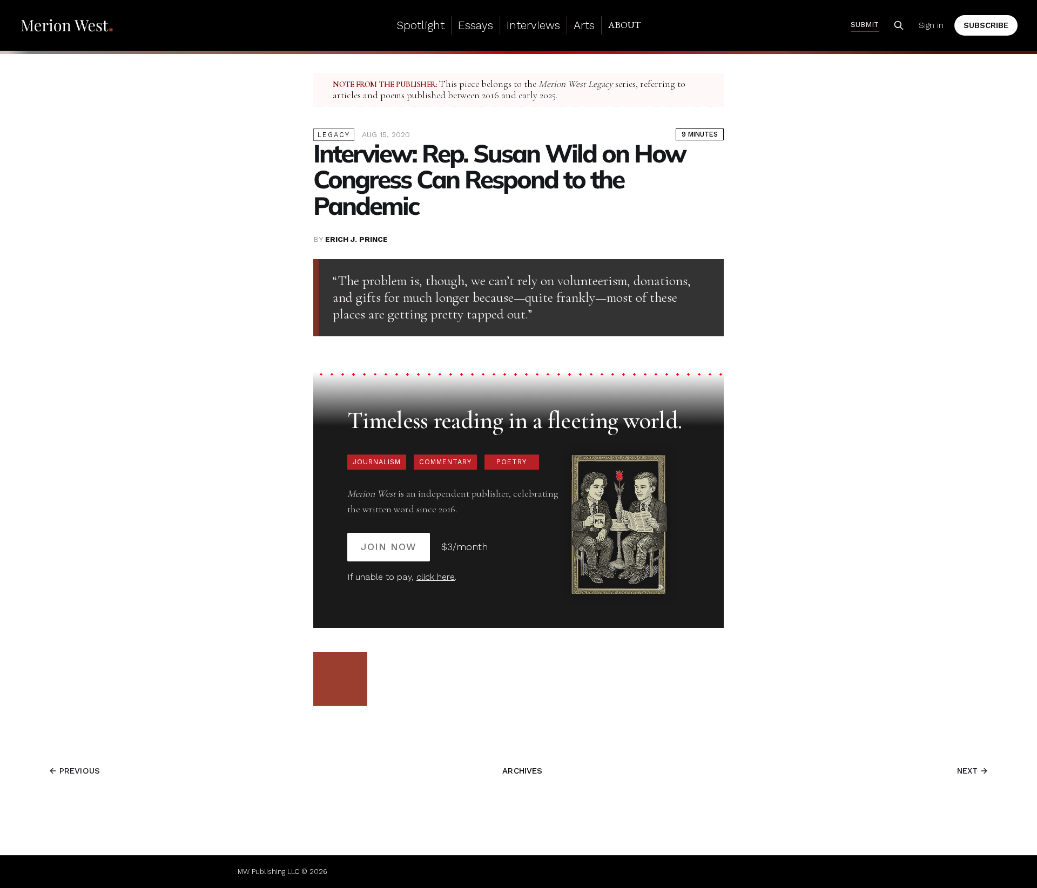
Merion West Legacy (575, 84)
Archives (522, 771)
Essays (475, 25)
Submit (865, 24)
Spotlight (420, 25)
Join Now (388, 546)
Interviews (533, 25)
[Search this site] (899, 25)
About (624, 25)
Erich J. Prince (356, 239)
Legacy (334, 135)
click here (435, 577)
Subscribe (986, 25)
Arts (584, 25)
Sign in (931, 25)
